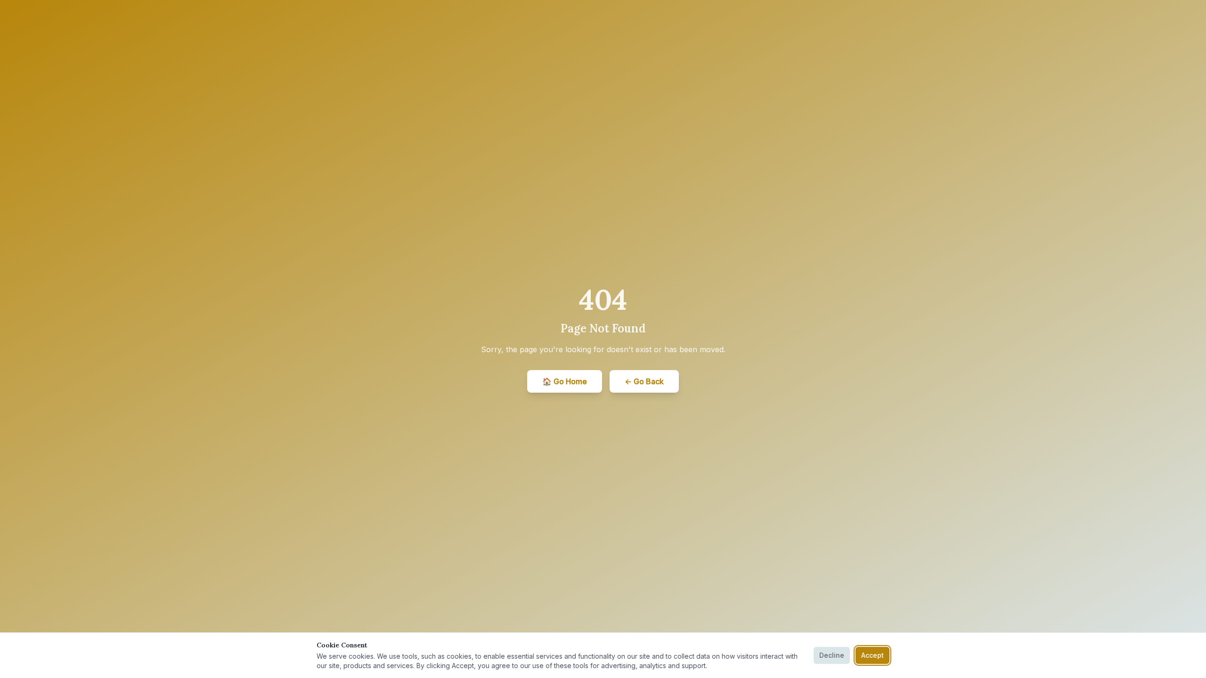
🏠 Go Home (564, 381)
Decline (831, 655)
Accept (872, 655)
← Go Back (644, 381)
